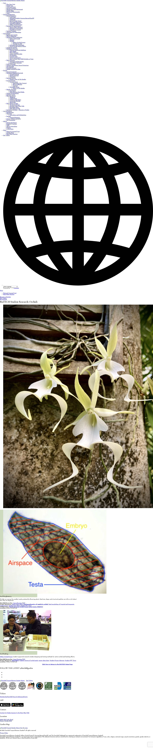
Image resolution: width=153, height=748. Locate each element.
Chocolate (12, 77)
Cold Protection (10, 64)
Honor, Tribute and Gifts (13, 119)
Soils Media (13, 51)
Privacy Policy (4, 733)
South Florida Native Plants (18, 46)
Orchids (12, 41)
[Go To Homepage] (12, 0)
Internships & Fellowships (13, 32)
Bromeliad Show (14, 107)
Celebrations (13, 98)
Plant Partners (10, 60)
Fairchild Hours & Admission (15, 697)
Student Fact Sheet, (14, 605)
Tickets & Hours (11, 7)
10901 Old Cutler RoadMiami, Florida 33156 (6, 720)
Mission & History (11, 122)
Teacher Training (11, 31)
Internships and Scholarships (18, 115)
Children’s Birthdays (15, 99)
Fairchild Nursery (11, 68)
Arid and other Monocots (17, 45)
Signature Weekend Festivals (14, 73)
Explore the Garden (12, 35)
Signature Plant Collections (14, 37)
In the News (9, 129)
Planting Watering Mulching (18, 50)
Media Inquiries (11, 713)
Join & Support (7, 111)
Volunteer (9, 113)
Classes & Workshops (12, 93)
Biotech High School (15, 21)
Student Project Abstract (57, 660)
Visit (4, 3)
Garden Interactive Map (13, 69)
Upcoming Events (11, 71)
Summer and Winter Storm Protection (17, 65)
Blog (25, 713)
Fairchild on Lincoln (15, 30)
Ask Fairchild (10, 66)
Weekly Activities (11, 89)
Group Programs (11, 8)
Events (5, 70)
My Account (3, 299)
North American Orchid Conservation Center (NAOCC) (26, 607)
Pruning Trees (13, 56)
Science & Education (9, 14)
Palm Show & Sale (15, 108)
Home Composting (15, 58)
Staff (7, 125)
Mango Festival (14, 75)
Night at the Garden (19, 88)
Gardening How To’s (12, 49)
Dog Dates (13, 91)
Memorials (13, 102)
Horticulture (6, 33)
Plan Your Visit (10, 4)
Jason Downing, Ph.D (19, 603)
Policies (8, 127)
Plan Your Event (11, 96)
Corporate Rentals (15, 101)
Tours (7, 13)
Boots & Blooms (17, 84)
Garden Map (10, 10)
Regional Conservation (16, 28)
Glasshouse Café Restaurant (14, 9)
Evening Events (10, 80)
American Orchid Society (17, 61)
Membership (10, 112)
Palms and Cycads (15, 38)
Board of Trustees (11, 124)
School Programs (11, 16)
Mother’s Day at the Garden (18, 79)
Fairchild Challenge (15, 23)
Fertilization (13, 55)
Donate (8, 116)
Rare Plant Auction (11, 134)
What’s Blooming (11, 36)
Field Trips (13, 17)
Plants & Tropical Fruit (13, 131)
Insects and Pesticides (16, 54)
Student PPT (24, 605)
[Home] (12, 680)
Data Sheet (15, 660)
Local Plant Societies (16, 63)
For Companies (10, 120)
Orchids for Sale (17, 44)
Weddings (12, 97)
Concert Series (14, 82)
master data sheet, (43, 660)
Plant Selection (14, 52)
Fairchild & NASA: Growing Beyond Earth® (22, 18)
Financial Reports (15, 117)
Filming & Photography (13, 12)
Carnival (15, 85)
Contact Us (3, 713)
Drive (29, 605)
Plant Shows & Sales (12, 103)
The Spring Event (15, 105)
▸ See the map (23, 728)
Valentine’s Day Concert (20, 83)
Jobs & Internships (11, 126)
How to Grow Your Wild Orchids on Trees (21, 59)
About (5, 121)
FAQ (28, 713)
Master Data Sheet (17, 604)
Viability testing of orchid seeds (28, 660)
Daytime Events (11, 78)
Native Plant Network (16, 27)
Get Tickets (6, 135)
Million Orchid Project (16, 24)
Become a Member (5, 297)
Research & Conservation (13, 26)
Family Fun (9, 5)
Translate (16, 288)
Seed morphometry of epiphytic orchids (36, 604)
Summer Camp (10, 94)
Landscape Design (11, 47)
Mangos (12, 40)
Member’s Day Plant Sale (17, 106)
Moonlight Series (14, 87)
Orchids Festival (14, 74)
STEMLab (12, 19)
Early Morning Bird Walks (17, 92)
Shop (4, 130)
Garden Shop (10, 133)
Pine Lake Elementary (16, 22)
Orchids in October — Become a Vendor (17, 110)
